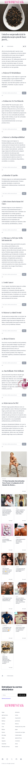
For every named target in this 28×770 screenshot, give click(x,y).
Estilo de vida (22, 695)
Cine (3, 726)
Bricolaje (4, 735)
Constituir (17, 741)
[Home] (2, 46)
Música (17, 723)
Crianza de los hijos (20, 732)
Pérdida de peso (6, 746)
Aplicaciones (5, 715)
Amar (16, 743)
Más (24, 93)
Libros (16, 715)
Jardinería (17, 721)
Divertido (4, 743)
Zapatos (4, 741)
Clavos (3, 723)
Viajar (3, 712)
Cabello (3, 718)
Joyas (16, 729)
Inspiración (18, 718)
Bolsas (3, 729)
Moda (3, 738)
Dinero (3, 732)
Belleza (3, 721)
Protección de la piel (20, 726)
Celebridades (10, 46)
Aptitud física (18, 738)
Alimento (17, 712)
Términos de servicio (6, 698)
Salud (16, 746)
